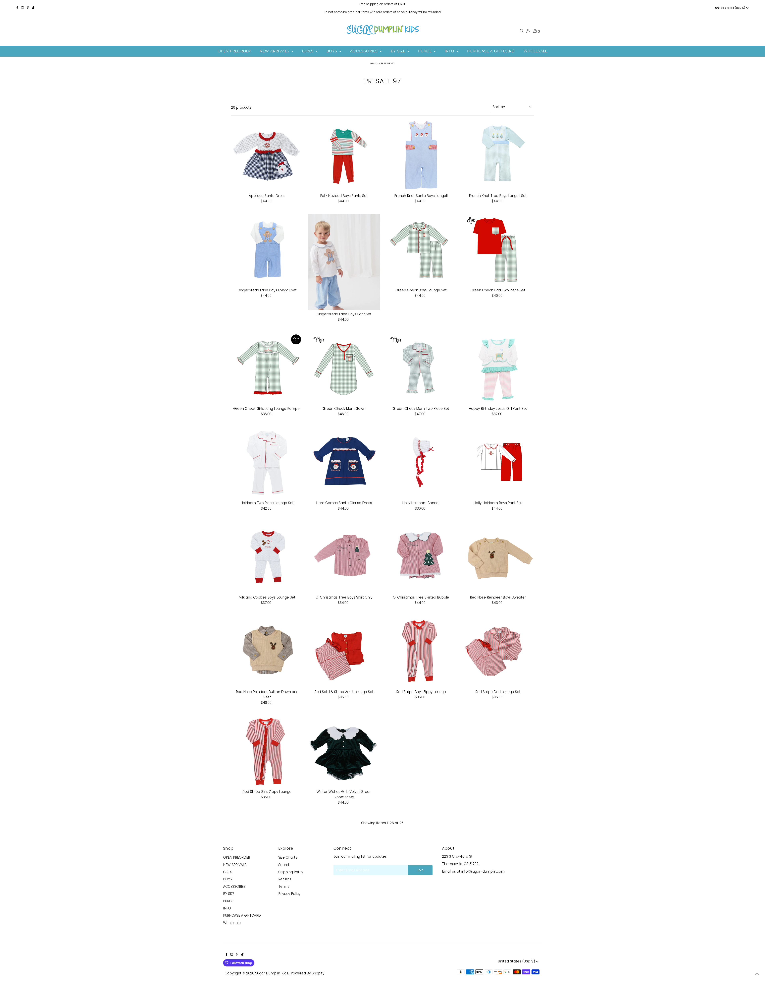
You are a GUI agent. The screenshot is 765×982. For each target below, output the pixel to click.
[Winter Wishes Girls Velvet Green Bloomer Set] (344, 751)
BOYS (227, 879)
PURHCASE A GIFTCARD (242, 915)
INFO (227, 908)
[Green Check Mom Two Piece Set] (421, 368)
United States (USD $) (730, 8)
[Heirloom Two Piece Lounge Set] (267, 463)
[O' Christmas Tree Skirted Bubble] (421, 557)
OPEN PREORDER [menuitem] (234, 51)
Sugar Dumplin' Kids (271, 973)
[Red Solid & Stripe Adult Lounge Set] (344, 652)
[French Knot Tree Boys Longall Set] (498, 156)
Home (374, 63)
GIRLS (227, 872)
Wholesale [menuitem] (535, 51)
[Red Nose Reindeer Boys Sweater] (498, 557)
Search (284, 864)
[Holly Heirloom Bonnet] (421, 463)
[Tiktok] (33, 8)
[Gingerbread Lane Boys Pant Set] (344, 262)
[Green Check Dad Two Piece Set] (498, 250)
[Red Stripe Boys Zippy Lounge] (421, 652)
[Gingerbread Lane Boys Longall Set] (267, 250)
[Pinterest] (28, 8)
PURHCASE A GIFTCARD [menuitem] (491, 51)
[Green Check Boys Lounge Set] (421, 250)
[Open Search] (521, 31)
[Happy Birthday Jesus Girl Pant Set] (498, 368)
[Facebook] (17, 8)
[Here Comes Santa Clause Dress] (344, 463)
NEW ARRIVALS (234, 864)
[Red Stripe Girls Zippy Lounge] (267, 751)
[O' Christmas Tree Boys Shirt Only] (344, 557)
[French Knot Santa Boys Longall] (421, 156)
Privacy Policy (289, 893)
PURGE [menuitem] (425, 51)
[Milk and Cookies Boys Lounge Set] (267, 557)
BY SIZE (228, 893)
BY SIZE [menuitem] (398, 51)
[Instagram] (22, 8)
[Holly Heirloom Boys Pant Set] (498, 463)
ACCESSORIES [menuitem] (364, 51)
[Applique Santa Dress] (267, 156)
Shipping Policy (290, 872)
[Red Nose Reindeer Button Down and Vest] (267, 652)
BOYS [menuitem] (332, 51)
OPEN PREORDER (236, 857)
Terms (283, 886)
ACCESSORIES (234, 886)
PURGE (228, 901)
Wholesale (232, 922)
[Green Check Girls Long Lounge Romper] (267, 368)
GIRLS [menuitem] (308, 51)
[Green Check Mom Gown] (344, 368)
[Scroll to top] (757, 974)
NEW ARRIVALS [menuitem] (275, 51)
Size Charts (287, 857)
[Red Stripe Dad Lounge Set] (498, 652)
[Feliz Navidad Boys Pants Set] (344, 156)
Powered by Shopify (307, 973)
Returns (284, 879)
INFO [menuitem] (450, 51)
